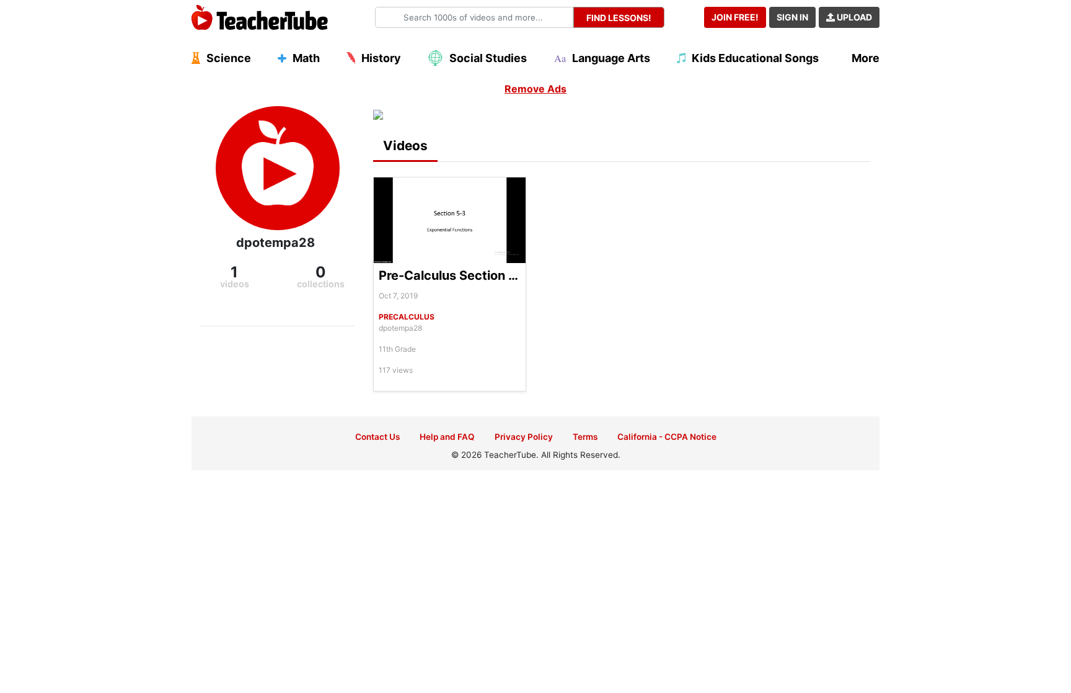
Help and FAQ (447, 437)
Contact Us (377, 437)
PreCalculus (406, 316)
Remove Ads (535, 89)
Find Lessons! (618, 17)
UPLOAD (853, 17)
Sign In (792, 17)
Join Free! (735, 17)
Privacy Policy (524, 437)
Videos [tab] (405, 145)
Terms (585, 437)
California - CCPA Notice (666, 437)
